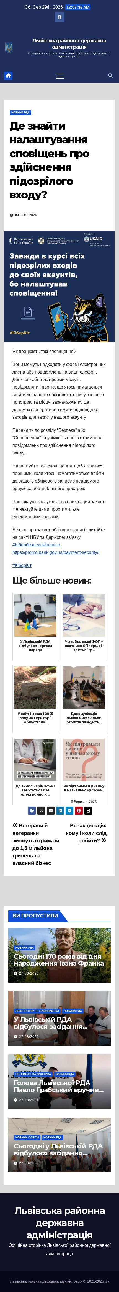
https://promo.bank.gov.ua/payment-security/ (55, 552)
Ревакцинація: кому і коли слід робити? (86, 833)
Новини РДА (20, 112)
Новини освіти (27, 1137)
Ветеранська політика (33, 1074)
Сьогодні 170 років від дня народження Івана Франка (59, 959)
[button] (110, 75)
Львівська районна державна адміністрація (69, 44)
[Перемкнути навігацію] (60, 76)
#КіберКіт (22, 565)
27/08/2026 (29, 973)
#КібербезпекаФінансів (36, 544)
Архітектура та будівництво (37, 1010)
